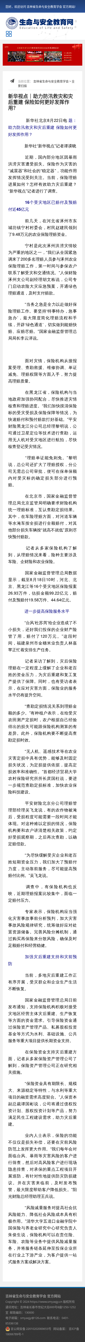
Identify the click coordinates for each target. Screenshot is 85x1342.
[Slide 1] (17, 59)
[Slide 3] (29, 59)
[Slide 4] (34, 59)
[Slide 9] (62, 59)
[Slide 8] (56, 59)
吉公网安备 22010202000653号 (31, 1329)
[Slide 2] (23, 59)
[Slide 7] (51, 59)
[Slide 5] (40, 59)
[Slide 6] (45, 59)
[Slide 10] (68, 59)
